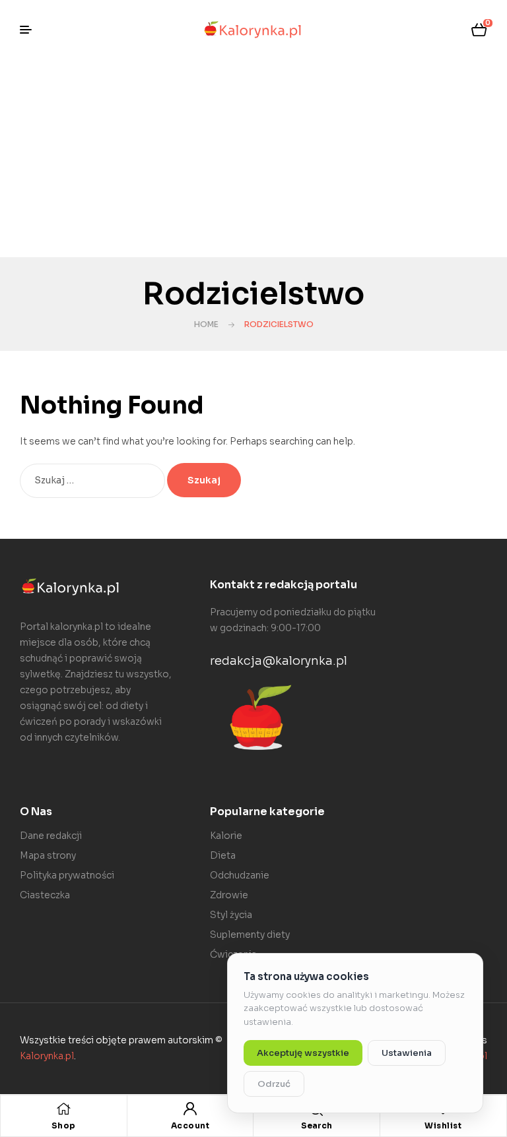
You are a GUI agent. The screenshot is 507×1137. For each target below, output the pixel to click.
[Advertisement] (253, 158)
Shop (63, 1125)
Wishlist (442, 1125)
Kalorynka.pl (47, 1056)
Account (190, 1125)
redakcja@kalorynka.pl (278, 661)
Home (206, 324)
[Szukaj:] (93, 480)
